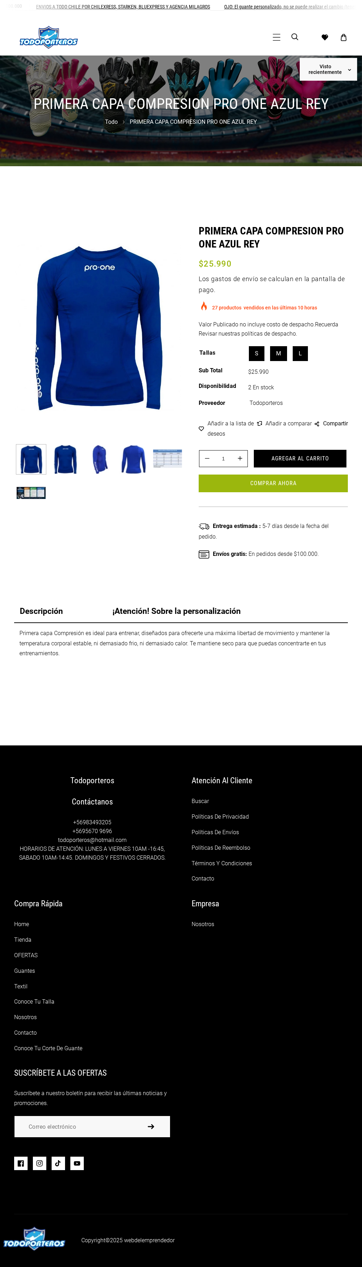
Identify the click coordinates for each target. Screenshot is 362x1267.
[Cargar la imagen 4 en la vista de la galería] (133, 459)
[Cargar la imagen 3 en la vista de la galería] (99, 459)
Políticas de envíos (215, 832)
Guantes (24, 970)
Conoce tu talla (34, 1001)
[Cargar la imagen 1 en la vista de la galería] (31, 459)
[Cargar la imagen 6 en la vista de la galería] (31, 493)
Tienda (22, 939)
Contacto (203, 878)
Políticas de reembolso (221, 847)
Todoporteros (266, 403)
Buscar (200, 801)
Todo (111, 121)
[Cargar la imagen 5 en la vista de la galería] (167, 459)
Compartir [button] (335, 423)
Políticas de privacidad (220, 816)
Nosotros (25, 1017)
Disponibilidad (218, 386)
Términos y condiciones (222, 863)
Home (21, 924)
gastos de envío (234, 279)
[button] (277, 37)
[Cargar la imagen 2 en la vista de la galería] (65, 459)
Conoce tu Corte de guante (48, 1048)
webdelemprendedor (149, 1240)
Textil (21, 986)
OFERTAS (25, 955)
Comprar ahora (273, 483)
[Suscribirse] (151, 1126)
